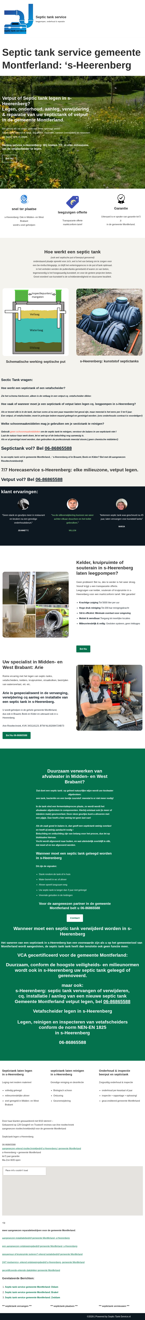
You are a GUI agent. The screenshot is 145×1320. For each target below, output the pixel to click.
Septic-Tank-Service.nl (119, 1316)
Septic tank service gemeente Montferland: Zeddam (32, 1297)
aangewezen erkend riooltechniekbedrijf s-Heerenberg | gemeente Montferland (41, 1148)
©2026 (90, 1316)
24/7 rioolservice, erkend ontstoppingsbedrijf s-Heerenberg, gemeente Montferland (43, 1262)
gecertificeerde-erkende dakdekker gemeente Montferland (31, 1270)
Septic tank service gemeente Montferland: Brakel (31, 1292)
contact (75, 918)
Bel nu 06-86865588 (16, 735)
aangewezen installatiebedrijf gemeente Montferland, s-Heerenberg (36, 1238)
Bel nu (10, 158)
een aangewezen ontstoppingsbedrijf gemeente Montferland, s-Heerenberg (39, 1246)
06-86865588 (58, 448)
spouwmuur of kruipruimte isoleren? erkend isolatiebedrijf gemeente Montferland (42, 1254)
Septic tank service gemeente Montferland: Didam (31, 1287)
